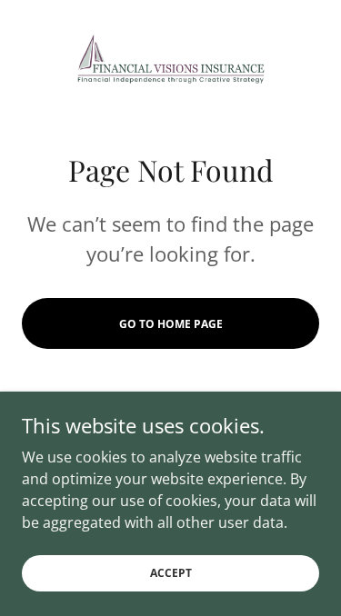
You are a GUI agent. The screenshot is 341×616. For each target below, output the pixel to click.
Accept (171, 573)
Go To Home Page (171, 324)
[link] (171, 58)
